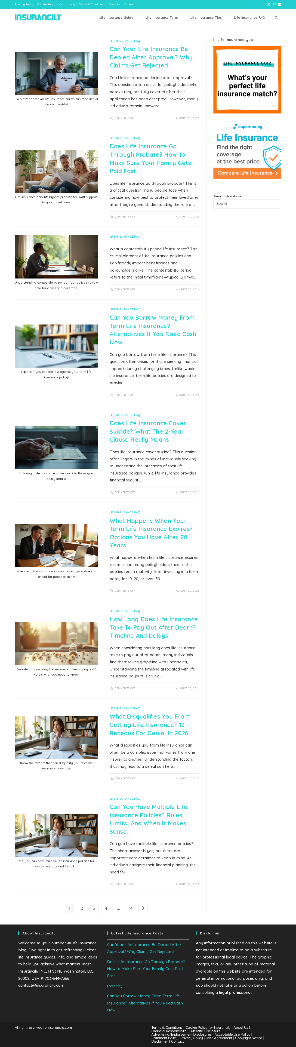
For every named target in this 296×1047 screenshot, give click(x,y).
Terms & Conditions (92, 4)
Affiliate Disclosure (206, 1031)
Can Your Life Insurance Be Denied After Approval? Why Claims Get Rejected (151, 57)
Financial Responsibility (169, 1031)
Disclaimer (159, 1041)
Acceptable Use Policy (232, 1034)
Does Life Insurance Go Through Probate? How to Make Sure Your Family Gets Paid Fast (146, 968)
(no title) (114, 985)
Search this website (227, 196)
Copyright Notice (248, 1038)
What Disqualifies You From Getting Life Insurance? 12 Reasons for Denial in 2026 (150, 724)
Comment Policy (164, 1038)
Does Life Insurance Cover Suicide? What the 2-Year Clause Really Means (148, 431)
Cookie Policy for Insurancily (56, 4)
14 (131, 908)
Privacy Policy (24, 4)
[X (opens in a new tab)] (269, 4)
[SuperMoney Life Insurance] (247, 150)
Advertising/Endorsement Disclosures (181, 1034)
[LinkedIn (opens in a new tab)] (279, 4)
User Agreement (219, 1038)
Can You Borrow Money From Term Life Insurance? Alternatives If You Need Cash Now (145, 1002)
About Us (114, 4)
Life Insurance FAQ (125, 41)
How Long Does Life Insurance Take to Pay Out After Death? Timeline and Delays (154, 627)
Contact (129, 4)
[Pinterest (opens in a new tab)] (274, 4)
